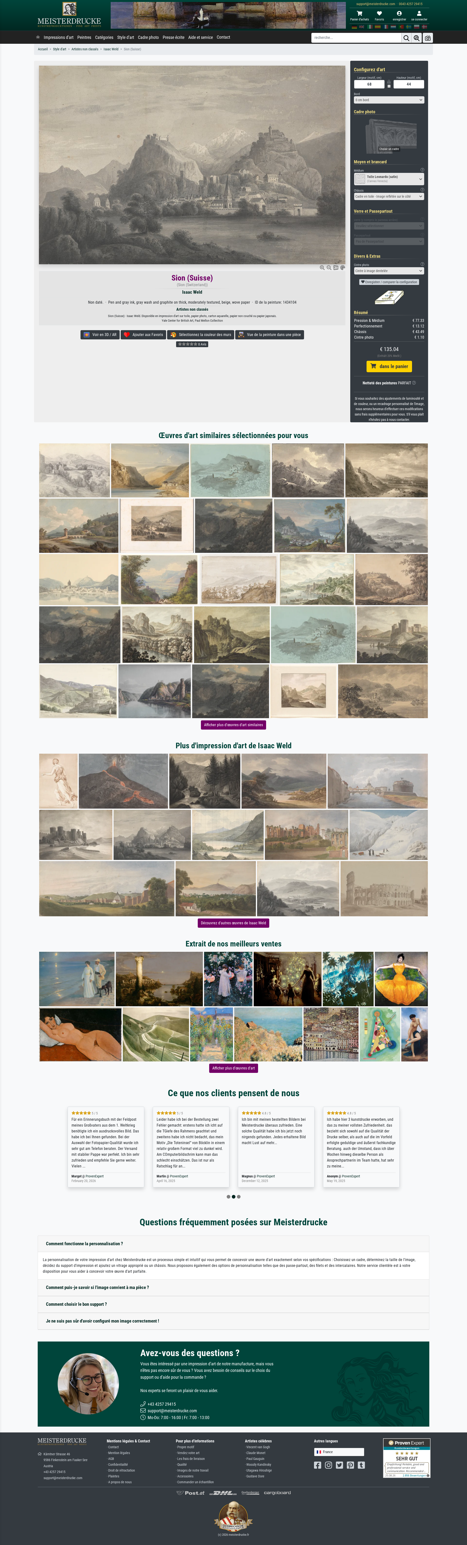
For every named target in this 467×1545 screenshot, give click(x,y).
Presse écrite (173, 37)
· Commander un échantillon (195, 1482)
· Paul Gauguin (254, 1459)
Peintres (84, 37)
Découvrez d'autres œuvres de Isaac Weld (233, 923)
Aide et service (200, 37)
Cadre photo (148, 37)
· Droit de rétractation (121, 1470)
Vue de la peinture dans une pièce (272, 334)
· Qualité (181, 1465)
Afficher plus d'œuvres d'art (233, 1068)
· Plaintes (113, 1476)
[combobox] (389, 100)
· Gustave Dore (254, 1476)
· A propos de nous (119, 1482)
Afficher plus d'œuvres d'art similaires (233, 725)
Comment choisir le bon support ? (76, 1304)
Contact (223, 37)
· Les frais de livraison (190, 1459)
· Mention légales (118, 1453)
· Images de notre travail (192, 1470)
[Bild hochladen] (428, 38)
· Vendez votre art (187, 1453)
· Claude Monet (255, 1453)
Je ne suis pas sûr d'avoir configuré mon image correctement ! (102, 1321)
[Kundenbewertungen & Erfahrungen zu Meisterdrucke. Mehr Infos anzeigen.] (407, 1458)
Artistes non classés (85, 49)
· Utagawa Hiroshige (258, 1470)
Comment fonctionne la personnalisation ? (84, 1243)
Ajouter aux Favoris (146, 334)
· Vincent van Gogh (257, 1447)
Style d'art (125, 37)
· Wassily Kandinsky (258, 1465)
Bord (357, 94)
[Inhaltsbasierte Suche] (417, 38)
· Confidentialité (117, 1465)
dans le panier (392, 366)
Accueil (43, 49)
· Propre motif (185, 1447)
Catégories (104, 37)
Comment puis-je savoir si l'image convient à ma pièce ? (97, 1287)
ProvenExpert (96, 1176)
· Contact (113, 1447)
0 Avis (202, 344)
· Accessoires (184, 1476)
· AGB (110, 1459)
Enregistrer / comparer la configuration (391, 282)
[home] (38, 37)
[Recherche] (406, 38)
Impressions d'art (58, 37)
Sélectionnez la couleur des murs (203, 334)
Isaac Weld (111, 49)
